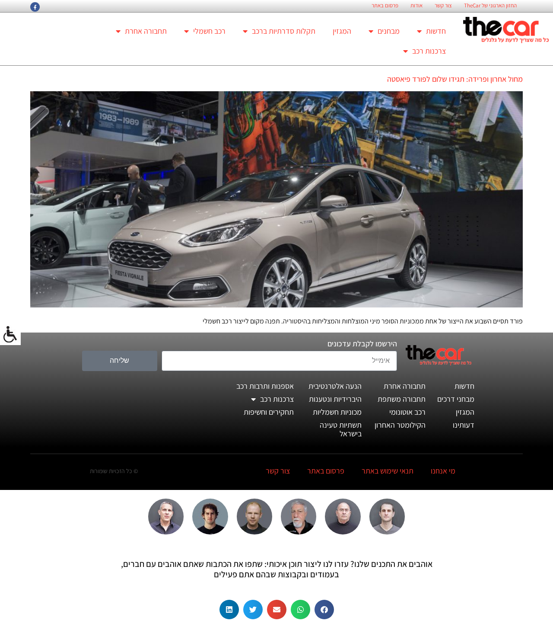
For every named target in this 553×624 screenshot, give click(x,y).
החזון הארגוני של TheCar (490, 5)
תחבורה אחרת (146, 31)
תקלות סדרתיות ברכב (283, 31)
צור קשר (443, 5)
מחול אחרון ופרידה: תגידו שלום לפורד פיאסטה (455, 79)
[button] (324, 609)
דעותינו (463, 425)
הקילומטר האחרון (400, 425)
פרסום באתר (385, 5)
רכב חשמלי (209, 31)
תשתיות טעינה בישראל (341, 429)
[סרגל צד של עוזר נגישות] (10, 334)
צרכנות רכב (429, 51)
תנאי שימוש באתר (387, 471)
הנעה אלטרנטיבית (335, 386)
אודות (416, 5)
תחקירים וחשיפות (269, 412)
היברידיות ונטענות (335, 399)
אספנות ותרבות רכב (265, 386)
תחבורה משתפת (402, 399)
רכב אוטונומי (407, 412)
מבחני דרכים (455, 399)
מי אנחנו (443, 471)
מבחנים (389, 31)
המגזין (342, 31)
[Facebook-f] (35, 7)
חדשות (436, 31)
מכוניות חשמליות (337, 412)
